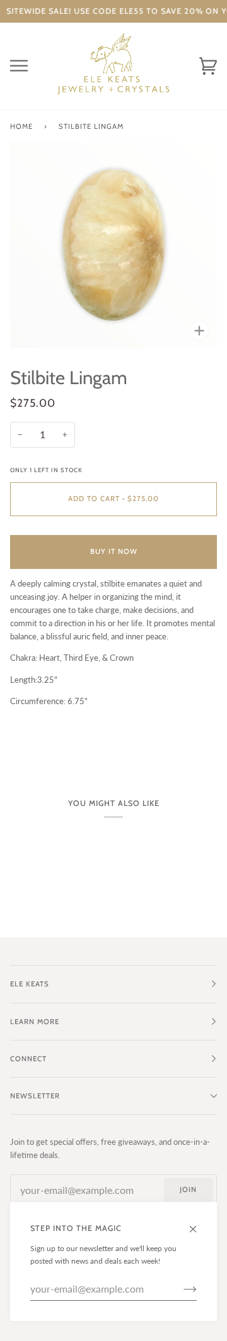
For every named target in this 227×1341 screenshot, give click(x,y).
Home (21, 126)
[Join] (180, 1289)
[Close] (198, 1223)
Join (188, 1189)
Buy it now (113, 551)
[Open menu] (29, 66)
